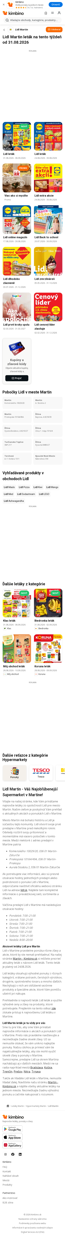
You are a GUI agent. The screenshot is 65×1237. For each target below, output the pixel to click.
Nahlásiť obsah (10, 1175)
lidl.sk (23, 890)
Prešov (18, 1071)
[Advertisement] (32, 85)
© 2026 (32, 1214)
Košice (48, 1067)
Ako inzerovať (9, 1198)
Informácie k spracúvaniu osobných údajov (32, 1227)
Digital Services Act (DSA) (32, 1232)
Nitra (27, 1071)
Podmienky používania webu (32, 1223)
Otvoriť (56, 4)
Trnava (36, 1071)
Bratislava (36, 1067)
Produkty (7, 1184)
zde (54, 1008)
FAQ (4, 1166)
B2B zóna (7, 1202)
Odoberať (55, 29)
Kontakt (6, 1171)
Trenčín (7, 1071)
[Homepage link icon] (7, 1106)
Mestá (5, 1180)
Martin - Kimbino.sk (25, 958)
